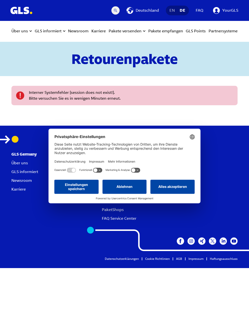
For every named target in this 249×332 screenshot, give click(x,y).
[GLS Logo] (21, 10)
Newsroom (21, 180)
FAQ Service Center (119, 218)
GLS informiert (24, 171)
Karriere (18, 189)
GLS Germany (24, 154)
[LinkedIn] (223, 241)
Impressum (196, 259)
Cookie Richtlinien (157, 259)
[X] (212, 241)
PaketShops (113, 209)
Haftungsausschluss (224, 259)
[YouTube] (234, 241)
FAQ (199, 10)
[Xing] (201, 241)
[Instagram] (191, 241)
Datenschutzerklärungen (122, 259)
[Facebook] (180, 241)
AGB (179, 259)
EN (172, 10)
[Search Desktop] (115, 10)
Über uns (19, 163)
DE (182, 10)
